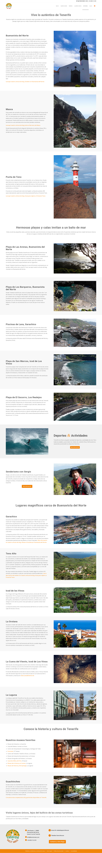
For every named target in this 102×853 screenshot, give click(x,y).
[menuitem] (57, 6)
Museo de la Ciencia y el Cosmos (17, 763)
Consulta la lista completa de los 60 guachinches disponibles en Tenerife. (26, 797)
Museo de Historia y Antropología (17, 766)
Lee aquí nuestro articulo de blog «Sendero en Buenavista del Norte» (25, 81)
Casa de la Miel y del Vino (15, 761)
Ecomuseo (10, 751)
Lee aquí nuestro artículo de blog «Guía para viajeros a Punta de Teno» (26, 196)
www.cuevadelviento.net (27, 675)
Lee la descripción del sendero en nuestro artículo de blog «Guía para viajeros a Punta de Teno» (26, 575)
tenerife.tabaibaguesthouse (60, 830)
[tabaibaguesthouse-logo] (9, 6)
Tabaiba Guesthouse (57, 835)
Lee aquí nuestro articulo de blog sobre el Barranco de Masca (23, 125)
